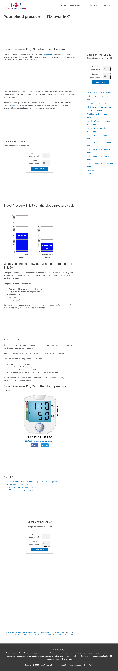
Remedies (107, 6)
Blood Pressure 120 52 (32, 635)
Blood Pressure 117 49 (11, 632)
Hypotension (46, 54)
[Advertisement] (40, 33)
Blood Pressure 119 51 (20, 635)
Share (35, 445)
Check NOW (39, 169)
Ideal (14, 105)
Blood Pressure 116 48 (23, 632)
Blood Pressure (75, 6)
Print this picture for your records (41, 441)
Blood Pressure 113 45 (58, 632)
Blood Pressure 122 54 (56, 635)
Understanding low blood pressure (22, 487)
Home (63, 6)
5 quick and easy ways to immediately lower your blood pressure (34, 482)
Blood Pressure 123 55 (67, 635)
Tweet (46, 445)
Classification (92, 6)
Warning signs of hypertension (99, 92)
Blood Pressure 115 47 (35, 632)
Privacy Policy (88, 665)
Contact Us (62, 665)
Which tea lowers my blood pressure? (23, 490)
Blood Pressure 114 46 (47, 632)
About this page (75, 665)
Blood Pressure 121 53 (44, 635)
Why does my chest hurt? (19, 484)
